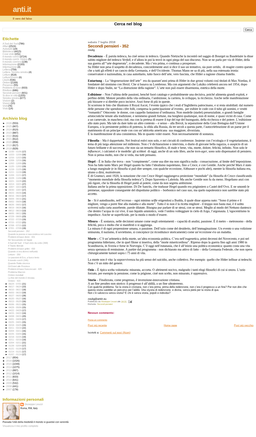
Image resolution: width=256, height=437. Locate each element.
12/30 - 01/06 (15, 151)
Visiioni (7, 100)
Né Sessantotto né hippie (20, 240)
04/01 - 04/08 (15, 319)
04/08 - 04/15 (15, 316)
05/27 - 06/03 (15, 295)
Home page (170, 325)
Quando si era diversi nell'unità (23, 251)
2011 (9, 376)
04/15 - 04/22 (15, 313)
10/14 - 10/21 (15, 184)
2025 (9, 126)
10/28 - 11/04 (15, 178)
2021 (9, 139)
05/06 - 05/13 (15, 304)
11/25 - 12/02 (15, 166)
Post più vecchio (243, 325)
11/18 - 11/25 (15, 169)
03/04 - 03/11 (15, 331)
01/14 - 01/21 (15, 351)
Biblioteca (8, 51)
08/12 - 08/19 (15, 210)
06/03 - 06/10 (15, 292)
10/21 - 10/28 (15, 181)
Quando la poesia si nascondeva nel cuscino (29, 234)
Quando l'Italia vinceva (19, 263)
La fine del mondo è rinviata (21, 278)
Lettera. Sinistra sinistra (15, 72)
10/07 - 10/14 (15, 187)
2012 (9, 373)
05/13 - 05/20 (15, 301)
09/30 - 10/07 (15, 190)
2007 (9, 389)
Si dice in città (10, 95)
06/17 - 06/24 (15, 286)
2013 (9, 370)
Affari (5, 46)
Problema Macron (16, 272)
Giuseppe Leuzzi (33, 404)
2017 (9, 357)
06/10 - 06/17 (15, 289)
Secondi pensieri (105, 304)
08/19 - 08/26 (15, 207)
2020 (9, 142)
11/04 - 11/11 (15, 175)
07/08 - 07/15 (15, 225)
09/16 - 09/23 (15, 196)
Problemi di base (12, 87)
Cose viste (8, 54)
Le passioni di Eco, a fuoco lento (23, 257)
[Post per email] (129, 301)
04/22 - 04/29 (15, 310)
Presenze (8, 85)
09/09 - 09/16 (15, 199)
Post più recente (97, 325)
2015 (9, 364)
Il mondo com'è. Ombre (15, 59)
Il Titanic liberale (15, 246)
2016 (9, 360)
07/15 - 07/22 (15, 222)
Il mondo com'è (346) (18, 260)
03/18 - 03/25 (15, 325)
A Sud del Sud (10, 43)
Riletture (7, 90)
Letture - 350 (14, 254)
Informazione (10, 64)
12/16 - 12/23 (15, 157)
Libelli (6, 80)
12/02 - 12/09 (15, 163)
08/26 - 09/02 (15, 204)
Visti (5, 106)
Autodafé (7, 48)
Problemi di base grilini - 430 (21, 249)
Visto (5, 108)
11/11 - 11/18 (15, 172)
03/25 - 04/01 (15, 322)
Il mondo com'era (12, 61)
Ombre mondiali (15, 275)
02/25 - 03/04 (15, 334)
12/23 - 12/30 (15, 154)
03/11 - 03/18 (15, 328)
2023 (9, 132)
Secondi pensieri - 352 (19, 231)
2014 (9, 367)
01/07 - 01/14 (15, 354)
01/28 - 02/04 (15, 345)
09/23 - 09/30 (15, 193)
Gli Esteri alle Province (19, 266)
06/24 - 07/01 (15, 284)
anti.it (22, 9)
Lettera (6, 69)
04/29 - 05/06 (15, 307)
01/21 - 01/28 (15, 348)
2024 (9, 129)
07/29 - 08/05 (15, 216)
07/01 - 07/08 (15, 228)
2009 (9, 383)
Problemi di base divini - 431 (21, 237)
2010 (9, 380)
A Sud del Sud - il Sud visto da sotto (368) (28, 243)
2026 (9, 123)
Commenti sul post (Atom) (115, 332)
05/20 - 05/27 (15, 298)
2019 (9, 145)
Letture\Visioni (10, 77)
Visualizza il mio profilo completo (20, 426)
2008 (9, 386)
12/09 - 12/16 (15, 160)
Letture (6, 74)
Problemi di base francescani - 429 (25, 269)
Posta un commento (97, 320)
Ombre (6, 82)
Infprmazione (10, 67)
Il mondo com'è (11, 56)
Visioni (6, 103)
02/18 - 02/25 (15, 337)
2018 (9, 148)
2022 (9, 136)
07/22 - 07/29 (15, 219)
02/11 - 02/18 (15, 339)
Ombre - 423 (14, 281)
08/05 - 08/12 (15, 213)
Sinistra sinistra (11, 98)
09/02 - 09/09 (15, 201)
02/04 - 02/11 (15, 342)
